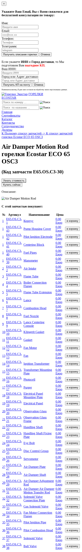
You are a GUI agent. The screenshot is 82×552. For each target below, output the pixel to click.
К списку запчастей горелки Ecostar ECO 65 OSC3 (37, 135)
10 (3, 332)
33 (3, 506)
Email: (6, 31)
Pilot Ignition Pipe (34, 522)
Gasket (27, 340)
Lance (27, 300)
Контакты (8, 122)
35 (3, 522)
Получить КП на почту (16, 84)
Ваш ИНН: (9, 69)
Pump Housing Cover (37, 228)
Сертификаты (11, 115)
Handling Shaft (33, 427)
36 (3, 530)
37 (3, 538)
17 (3, 387)
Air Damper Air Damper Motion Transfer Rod (38, 490)
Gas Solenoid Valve (35, 506)
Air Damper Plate (34, 466)
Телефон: (8, 38)
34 (3, 514)
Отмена (45, 54)
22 (3, 427)
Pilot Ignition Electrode (38, 236)
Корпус (28, 221)
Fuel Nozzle (31, 316)
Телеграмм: (9, 46)
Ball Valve (30, 546)
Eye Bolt (29, 443)
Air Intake (29, 268)
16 (3, 379)
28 (3, 474)
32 (3, 498)
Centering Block (33, 244)
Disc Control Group (36, 451)
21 (3, 419)
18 (3, 395)
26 (3, 459)
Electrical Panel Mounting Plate (33, 395)
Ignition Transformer (36, 363)
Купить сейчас (12, 184)
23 (3, 435)
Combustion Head (34, 308)
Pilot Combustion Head (38, 530)
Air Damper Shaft (34, 474)
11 (3, 340)
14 (3, 363)
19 (3, 403)
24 (3, 443)
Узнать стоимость (13, 180)
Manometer (30, 260)
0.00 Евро (59, 220)
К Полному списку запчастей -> (24, 133)
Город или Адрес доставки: (20, 76)
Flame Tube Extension (37, 292)
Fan (25, 355)
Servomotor (30, 459)
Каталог (7, 119)
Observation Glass (35, 411)
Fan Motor (30, 347)
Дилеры (7, 130)
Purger (27, 387)
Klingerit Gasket (33, 332)
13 (3, 355)
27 (3, 466)
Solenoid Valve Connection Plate (34, 498)
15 (3, 371)
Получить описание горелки (20, 54)
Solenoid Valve (33, 538)
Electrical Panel (33, 403)
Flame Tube (30, 276)
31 (3, 490)
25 (3, 451)
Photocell (29, 379)
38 (3, 546)
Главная (7, 112)
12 (3, 347)
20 (3, 411)
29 (3, 482)
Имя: (5, 23)
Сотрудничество (13, 126)
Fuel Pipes (30, 252)
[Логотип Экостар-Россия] (15, 94)
